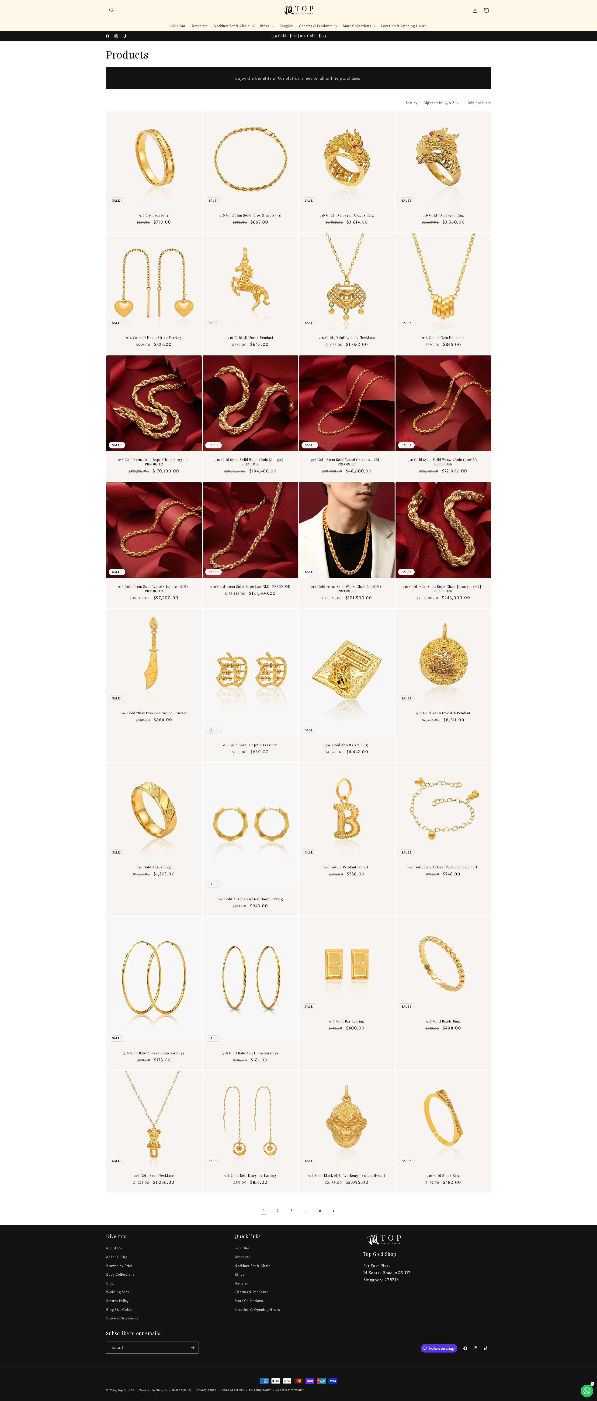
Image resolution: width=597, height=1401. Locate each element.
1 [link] (264, 1210)
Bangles (241, 1283)
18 (319, 1210)
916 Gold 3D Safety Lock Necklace (347, 338)
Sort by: (412, 102)
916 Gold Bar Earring (346, 1021)
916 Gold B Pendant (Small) (346, 867)
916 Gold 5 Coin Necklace (443, 338)
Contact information (290, 1389)
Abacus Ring (116, 1257)
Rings (239, 1274)
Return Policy (117, 1300)
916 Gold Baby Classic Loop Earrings (153, 1053)
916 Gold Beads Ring (443, 1021)
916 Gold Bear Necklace (154, 1176)
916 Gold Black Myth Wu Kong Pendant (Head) (346, 1176)
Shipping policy (260, 1389)
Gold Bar (242, 1248)
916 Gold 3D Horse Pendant (250, 338)
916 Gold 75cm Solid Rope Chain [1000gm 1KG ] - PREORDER (443, 589)
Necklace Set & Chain (253, 1265)
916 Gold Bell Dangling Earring (250, 1176)
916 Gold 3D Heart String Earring (153, 338)
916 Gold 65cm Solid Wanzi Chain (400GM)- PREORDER (154, 589)
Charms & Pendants (251, 1292)
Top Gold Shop (128, 1390)
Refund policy (181, 1389)
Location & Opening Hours (257, 1309)
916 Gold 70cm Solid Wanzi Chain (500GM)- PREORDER (347, 589)
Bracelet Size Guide (122, 1318)
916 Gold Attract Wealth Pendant (443, 713)
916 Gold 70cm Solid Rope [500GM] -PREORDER (250, 587)
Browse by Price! (120, 1265)
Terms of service (232, 1389)
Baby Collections (120, 1274)
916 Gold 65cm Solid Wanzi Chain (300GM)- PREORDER (443, 462)
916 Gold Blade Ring (443, 1176)
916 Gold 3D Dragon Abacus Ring (346, 215)
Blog (110, 1283)
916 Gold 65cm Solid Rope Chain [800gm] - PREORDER (250, 462)
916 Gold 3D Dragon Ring (443, 215)
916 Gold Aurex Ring (154, 867)
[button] (111, 10)
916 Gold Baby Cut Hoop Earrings (250, 1053)
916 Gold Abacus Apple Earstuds (250, 745)
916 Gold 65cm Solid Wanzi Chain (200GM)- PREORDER (346, 462)
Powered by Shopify (153, 1390)
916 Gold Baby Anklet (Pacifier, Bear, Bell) (443, 867)
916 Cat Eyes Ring (154, 215)
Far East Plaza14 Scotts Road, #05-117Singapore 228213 (386, 1273)
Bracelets (242, 1257)
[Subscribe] (192, 1348)
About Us (114, 1248)
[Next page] (333, 1210)
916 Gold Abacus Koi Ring (347, 745)
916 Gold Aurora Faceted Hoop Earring (250, 899)
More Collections (249, 1300)
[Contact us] (587, 1391)
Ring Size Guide (119, 1309)
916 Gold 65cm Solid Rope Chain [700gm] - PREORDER (154, 462)
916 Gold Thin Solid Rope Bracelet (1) (250, 215)
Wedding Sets (117, 1292)
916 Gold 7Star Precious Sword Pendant (154, 713)
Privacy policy (206, 1389)
